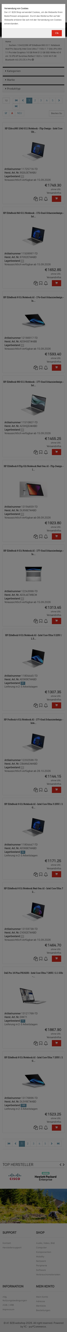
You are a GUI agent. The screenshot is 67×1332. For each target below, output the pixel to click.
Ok (56, 33)
